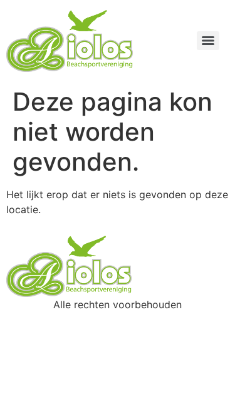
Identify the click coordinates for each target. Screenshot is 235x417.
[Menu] (208, 40)
